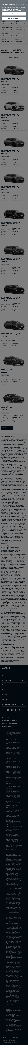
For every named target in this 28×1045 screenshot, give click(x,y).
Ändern (14, 13)
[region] (14, 10)
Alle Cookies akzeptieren (14, 18)
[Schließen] (26, 2)
